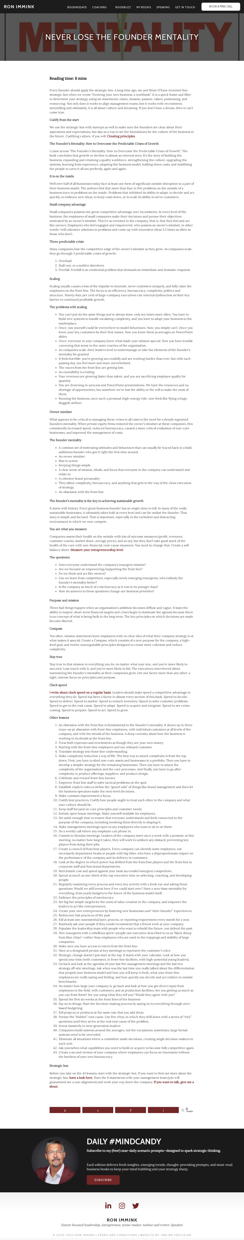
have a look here (80, 1077)
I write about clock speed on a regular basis (80, 692)
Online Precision (176, 1235)
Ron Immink (19, 6)
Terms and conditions (117, 1235)
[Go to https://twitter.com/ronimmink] (135, 1206)
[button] (108, 7)
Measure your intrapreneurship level (97, 550)
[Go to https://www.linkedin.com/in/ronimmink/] (108, 1206)
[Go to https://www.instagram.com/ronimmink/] (122, 1206)
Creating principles (121, 136)
